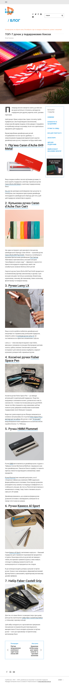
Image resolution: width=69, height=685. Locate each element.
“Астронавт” (36, 419)
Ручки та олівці (53, 128)
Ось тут (7, 191)
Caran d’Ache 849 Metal (13, 184)
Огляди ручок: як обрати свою (14, 29)
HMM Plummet (28, 429)
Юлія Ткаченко (9, 38)
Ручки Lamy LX (18, 285)
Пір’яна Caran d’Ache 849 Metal (24, 147)
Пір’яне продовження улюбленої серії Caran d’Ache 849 (16, 649)
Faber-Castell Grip (29, 581)
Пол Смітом (34, 257)
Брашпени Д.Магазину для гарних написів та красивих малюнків (34, 649)
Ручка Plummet (10, 477)
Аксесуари (51, 138)
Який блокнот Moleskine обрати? (54, 150)
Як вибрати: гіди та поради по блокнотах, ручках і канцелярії (43, 29)
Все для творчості (55, 133)
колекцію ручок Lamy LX (25, 336)
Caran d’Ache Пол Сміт (22, 204)
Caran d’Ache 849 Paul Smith (14, 255)
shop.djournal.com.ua (44, 681)
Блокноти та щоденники (52, 123)
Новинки (51, 117)
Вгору (60, 680)
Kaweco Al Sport (29, 506)
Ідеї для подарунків (52, 143)
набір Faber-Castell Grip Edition (32, 618)
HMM (11, 463)
